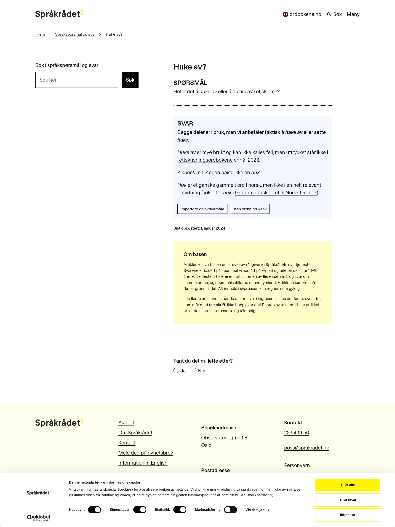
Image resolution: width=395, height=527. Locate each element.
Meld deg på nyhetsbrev (145, 453)
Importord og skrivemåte (202, 208)
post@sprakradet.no (306, 448)
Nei (201, 371)
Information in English (143, 463)
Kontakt (127, 443)
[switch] (139, 509)
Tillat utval (347, 500)
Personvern (297, 465)
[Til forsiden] (59, 14)
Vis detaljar (255, 510)
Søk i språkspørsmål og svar (67, 65)
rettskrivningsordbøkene (205, 160)
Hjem (40, 34)
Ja (183, 371)
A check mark (192, 172)
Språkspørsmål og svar (75, 34)
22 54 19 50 (296, 433)
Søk (337, 14)
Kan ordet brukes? (250, 208)
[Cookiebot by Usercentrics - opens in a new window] (39, 518)
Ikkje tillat (347, 515)
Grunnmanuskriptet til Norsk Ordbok (276, 193)
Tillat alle (348, 485)
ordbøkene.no (305, 14)
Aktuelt (126, 423)
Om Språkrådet (135, 433)
